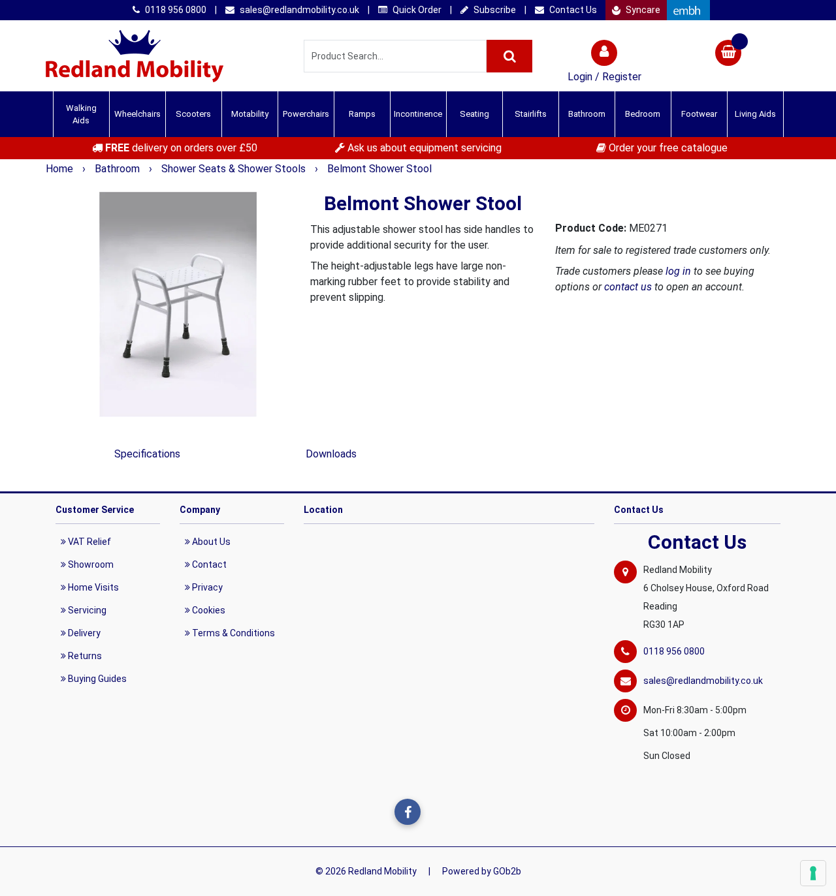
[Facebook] (407, 812)
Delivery (83, 633)
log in (678, 271)
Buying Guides (96, 678)
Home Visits (92, 587)
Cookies (207, 610)
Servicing (86, 610)
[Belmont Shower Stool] (178, 304)
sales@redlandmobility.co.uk (298, 10)
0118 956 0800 (174, 10)
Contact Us (572, 10)
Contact (208, 564)
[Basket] (728, 54)
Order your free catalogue (667, 148)
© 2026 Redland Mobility (366, 871)
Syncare (642, 10)
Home (61, 168)
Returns (84, 656)
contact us (628, 287)
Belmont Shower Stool (379, 168)
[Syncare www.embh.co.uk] (688, 10)
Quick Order (416, 10)
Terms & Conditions (232, 633)
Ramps (362, 114)
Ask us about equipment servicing (423, 148)
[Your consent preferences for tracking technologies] (813, 873)
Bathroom (118, 168)
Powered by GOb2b (481, 871)
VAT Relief (88, 541)
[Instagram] (434, 812)
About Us (210, 541)
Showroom (90, 564)
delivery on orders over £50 (181, 148)
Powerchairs (306, 114)
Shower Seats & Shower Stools (234, 168)
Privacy (206, 587)
